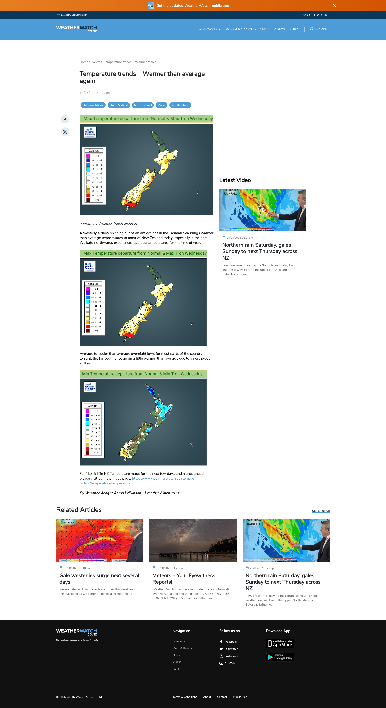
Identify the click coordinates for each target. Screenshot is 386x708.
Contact (222, 697)
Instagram (231, 656)
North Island (143, 105)
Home (84, 62)
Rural (294, 29)
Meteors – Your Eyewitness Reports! (183, 578)
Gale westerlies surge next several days (99, 578)
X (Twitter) (231, 649)
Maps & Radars (238, 29)
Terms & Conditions (185, 697)
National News (93, 105)
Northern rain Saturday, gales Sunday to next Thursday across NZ (259, 251)
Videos (279, 29)
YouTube (230, 663)
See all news (321, 511)
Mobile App (321, 15)
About (306, 15)
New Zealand (119, 105)
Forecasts (207, 29)
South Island (180, 105)
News (265, 29)
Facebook (231, 642)
